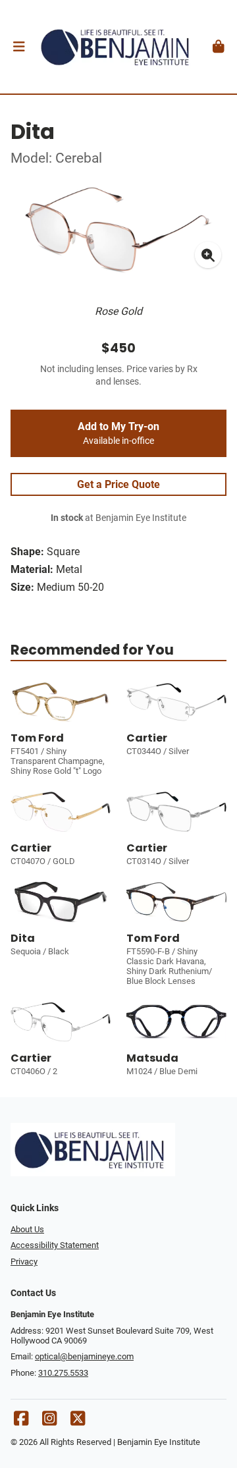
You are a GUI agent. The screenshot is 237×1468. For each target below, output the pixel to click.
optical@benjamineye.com (84, 1356)
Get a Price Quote (118, 484)
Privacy (24, 1261)
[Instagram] (49, 1422)
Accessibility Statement (55, 1245)
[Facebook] (21, 1422)
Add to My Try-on (118, 433)
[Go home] (118, 47)
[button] (18, 47)
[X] (77, 1422)
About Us (27, 1229)
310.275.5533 (63, 1373)
